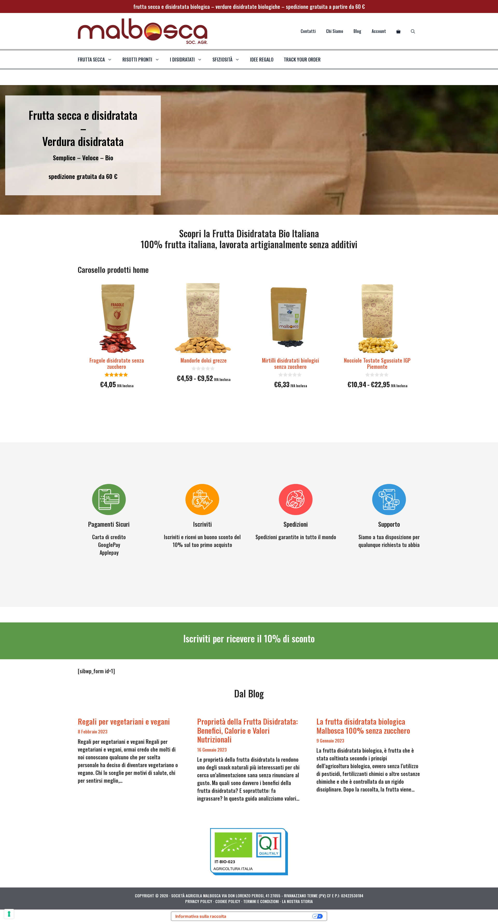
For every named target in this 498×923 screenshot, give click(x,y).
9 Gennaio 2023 (330, 740)
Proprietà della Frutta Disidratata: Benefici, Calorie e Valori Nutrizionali (247, 730)
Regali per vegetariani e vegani (124, 721)
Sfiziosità (222, 59)
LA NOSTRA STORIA (297, 901)
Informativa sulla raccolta (200, 916)
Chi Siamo (334, 31)
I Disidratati (182, 59)
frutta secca (91, 59)
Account (379, 31)
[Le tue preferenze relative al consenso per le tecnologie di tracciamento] (9, 914)
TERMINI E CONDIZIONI (261, 901)
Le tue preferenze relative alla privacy (272, 916)
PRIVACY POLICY (198, 901)
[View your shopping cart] (398, 31)
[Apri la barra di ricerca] (413, 31)
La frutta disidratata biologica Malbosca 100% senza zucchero (363, 726)
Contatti (308, 31)
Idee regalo (261, 59)
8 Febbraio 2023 (92, 731)
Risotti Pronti (137, 59)
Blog (357, 31)
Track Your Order (302, 59)
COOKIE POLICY (227, 901)
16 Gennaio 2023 (212, 749)
